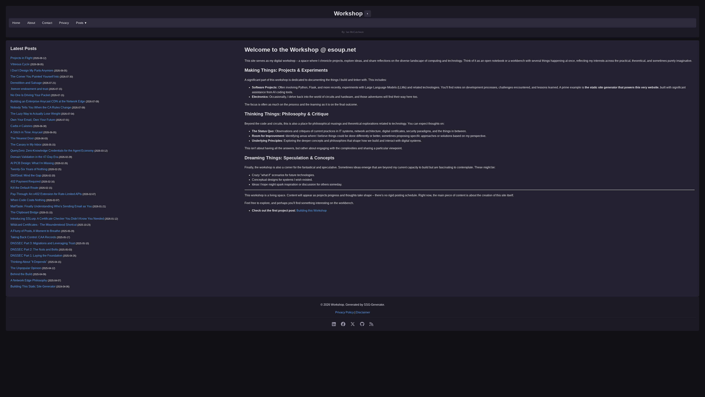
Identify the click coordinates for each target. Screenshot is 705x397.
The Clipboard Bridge (24, 212)
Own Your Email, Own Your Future (32, 119)
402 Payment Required (25, 181)
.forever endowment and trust (29, 88)
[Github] (362, 324)
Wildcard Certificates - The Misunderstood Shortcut (43, 224)
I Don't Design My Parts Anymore (31, 70)
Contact (47, 22)
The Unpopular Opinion (25, 268)
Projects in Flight (21, 58)
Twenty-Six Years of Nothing (28, 169)
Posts (81, 22)
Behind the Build (21, 274)
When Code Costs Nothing (27, 200)
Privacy (64, 22)
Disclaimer (363, 312)
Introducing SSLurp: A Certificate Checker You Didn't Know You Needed (57, 218)
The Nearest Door (22, 138)
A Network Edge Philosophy (28, 280)
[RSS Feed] (371, 324)
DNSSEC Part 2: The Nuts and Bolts (34, 249)
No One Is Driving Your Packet (30, 95)
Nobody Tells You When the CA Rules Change (40, 107)
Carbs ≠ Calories (21, 126)
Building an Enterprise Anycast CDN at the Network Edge (47, 101)
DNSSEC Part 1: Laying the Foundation (36, 255)
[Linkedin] (334, 324)
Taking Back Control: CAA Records (33, 237)
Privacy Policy (344, 312)
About (31, 22)
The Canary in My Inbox (25, 144)
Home (16, 22)
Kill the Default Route (24, 187)
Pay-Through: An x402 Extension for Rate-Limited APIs (46, 194)
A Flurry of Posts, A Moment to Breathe (35, 231)
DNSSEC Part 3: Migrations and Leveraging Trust (42, 243)
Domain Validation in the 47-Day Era (34, 156)
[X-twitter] (352, 324)
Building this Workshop (312, 210)
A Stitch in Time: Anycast (26, 132)
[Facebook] (343, 324)
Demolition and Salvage (26, 82)
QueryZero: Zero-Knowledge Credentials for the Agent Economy (52, 150)
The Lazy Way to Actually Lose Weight (35, 113)
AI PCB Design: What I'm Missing (32, 163)
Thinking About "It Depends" (28, 261)
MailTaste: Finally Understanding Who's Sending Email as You (51, 206)
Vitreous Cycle (20, 64)
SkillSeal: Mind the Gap (25, 175)
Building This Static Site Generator (32, 286)
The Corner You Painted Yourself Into (34, 76)
